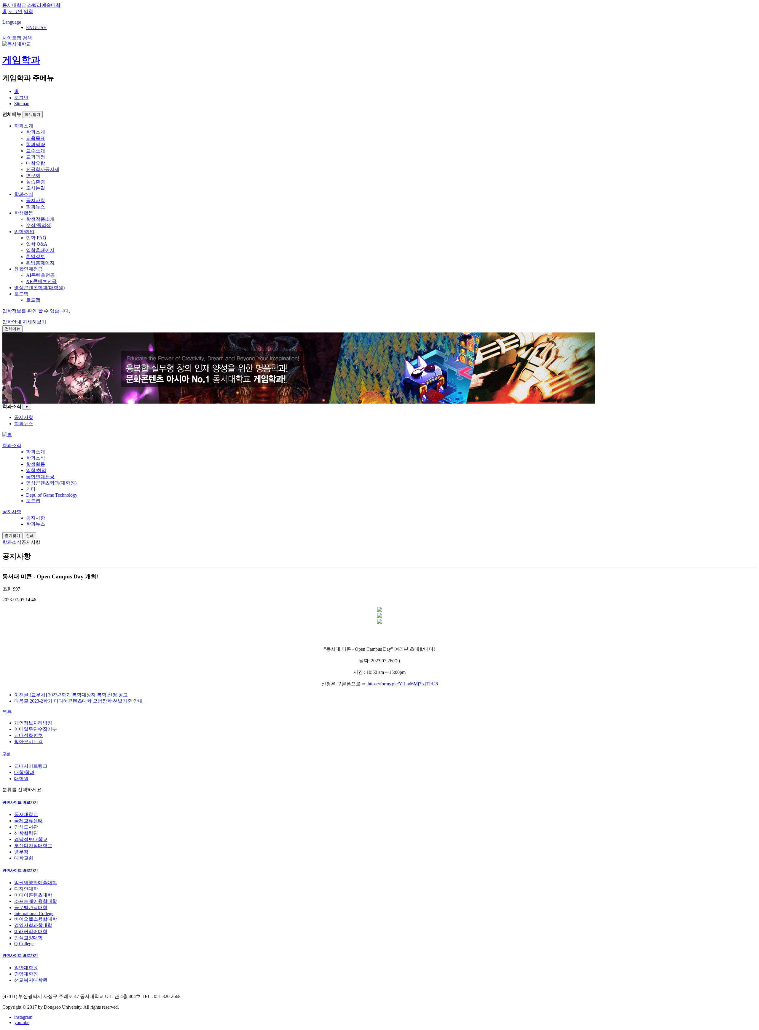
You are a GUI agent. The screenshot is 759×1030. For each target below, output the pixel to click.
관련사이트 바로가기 (20, 802)
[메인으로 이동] (7, 434)
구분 (6, 754)
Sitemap (21, 103)
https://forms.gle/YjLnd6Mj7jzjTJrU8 (403, 683)
